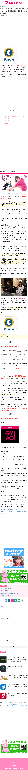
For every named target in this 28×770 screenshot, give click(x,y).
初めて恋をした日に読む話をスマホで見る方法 (14, 116)
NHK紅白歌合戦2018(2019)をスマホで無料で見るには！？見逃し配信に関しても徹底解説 (17, 686)
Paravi (7, 118)
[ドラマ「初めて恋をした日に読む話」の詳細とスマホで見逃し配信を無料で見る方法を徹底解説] (15, 600)
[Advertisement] (14, 31)
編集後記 (6, 123)
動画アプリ (3, 606)
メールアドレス (4, 640)
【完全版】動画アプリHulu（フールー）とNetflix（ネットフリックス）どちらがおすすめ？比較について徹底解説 (14, 511)
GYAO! (7, 120)
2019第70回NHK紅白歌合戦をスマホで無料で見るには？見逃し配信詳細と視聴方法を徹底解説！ (17, 677)
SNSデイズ (14, 765)
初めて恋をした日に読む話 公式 (9, 193)
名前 (2, 635)
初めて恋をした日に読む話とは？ (11, 113)
